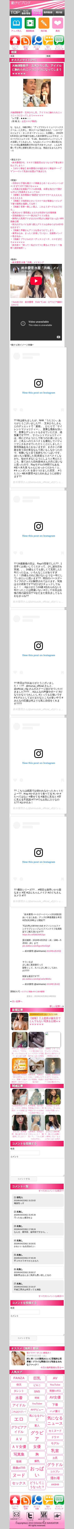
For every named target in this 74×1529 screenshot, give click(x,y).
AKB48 (55, 1484)
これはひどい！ (19, 1411)
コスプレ (55, 1471)
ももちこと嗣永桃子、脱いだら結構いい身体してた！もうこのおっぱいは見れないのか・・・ (52, 1136)
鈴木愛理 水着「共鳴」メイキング (28, 262)
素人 (37, 1425)
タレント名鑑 (37, 48)
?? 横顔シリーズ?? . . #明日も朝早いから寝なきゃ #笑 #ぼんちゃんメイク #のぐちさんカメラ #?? (37, 892)
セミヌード (55, 1430)
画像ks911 (55, 1391)
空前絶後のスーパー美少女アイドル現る (31, 215)
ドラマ (55, 1437)
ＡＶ (19, 1439)
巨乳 (37, 1378)
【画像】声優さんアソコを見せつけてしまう (33, 230)
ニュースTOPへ (15, 48)
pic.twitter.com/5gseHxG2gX (36, 946)
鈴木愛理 (18, 482)
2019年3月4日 (53, 984)
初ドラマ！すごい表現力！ (45, 1360)
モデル (55, 1443)
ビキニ (37, 1385)
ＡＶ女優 (19, 1447)
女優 (37, 1447)
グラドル (55, 1465)
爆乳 (37, 1461)
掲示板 (44, 31)
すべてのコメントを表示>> (51, 1191)
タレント (19, 1390)
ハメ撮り (55, 1411)
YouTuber (37, 1403)
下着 (55, 1404)
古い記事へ (17, 1001)
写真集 (19, 1454)
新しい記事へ (56, 1006)
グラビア (37, 1435)
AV (55, 1378)
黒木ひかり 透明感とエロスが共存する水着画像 (34, 212)
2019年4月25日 (53, 951)
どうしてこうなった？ (37, 1485)
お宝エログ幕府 (29, 121)
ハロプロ (23, 992)
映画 (37, 1397)
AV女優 (55, 1397)
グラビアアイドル (19, 1429)
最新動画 (30, 31)
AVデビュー (37, 1409)
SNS (37, 1391)
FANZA (19, 1378)
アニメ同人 (16, 31)
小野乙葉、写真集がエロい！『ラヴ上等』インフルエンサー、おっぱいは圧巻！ (19, 1053)
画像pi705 (19, 1467)
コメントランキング (59, 48)
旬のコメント (48, 48)
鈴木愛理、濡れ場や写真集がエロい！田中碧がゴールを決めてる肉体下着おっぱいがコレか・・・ (36, 1110)
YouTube (55, 1384)
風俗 (58, 31)
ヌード (19, 1475)
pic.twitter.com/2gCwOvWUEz (36, 979)
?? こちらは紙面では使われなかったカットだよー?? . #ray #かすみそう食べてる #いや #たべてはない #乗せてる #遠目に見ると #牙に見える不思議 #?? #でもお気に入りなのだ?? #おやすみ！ (38, 796)
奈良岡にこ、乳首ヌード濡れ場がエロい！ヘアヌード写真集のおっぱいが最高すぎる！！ (36, 1053)
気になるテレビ (37, 1417)
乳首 (55, 1450)
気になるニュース (55, 1421)
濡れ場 (55, 1478)
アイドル (18, 1405)
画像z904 (32, 992)
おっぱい (37, 1472)
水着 (19, 1398)
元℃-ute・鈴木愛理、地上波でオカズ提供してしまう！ (19, 1134)
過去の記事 (26, 48)
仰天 (19, 1384)
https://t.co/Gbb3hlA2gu (33, 934)
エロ (19, 1419)
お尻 (55, 1457)
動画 (19, 1461)
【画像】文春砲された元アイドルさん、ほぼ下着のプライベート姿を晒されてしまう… (52, 1079)
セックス (19, 1483)
